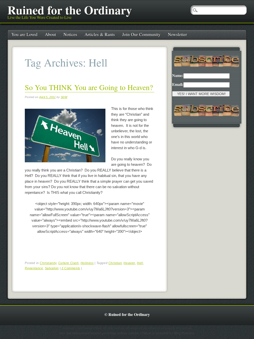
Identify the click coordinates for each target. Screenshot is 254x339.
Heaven (129, 263)
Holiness (87, 263)
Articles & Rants (100, 34)
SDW (64, 97)
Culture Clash (68, 263)
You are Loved (24, 34)
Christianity (48, 263)
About (50, 34)
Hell (140, 263)
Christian (115, 263)
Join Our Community (141, 34)
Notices (70, 34)
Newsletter (177, 34)
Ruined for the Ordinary (69, 9)
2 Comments (71, 268)
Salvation (52, 268)
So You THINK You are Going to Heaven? (89, 87)
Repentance (34, 268)
